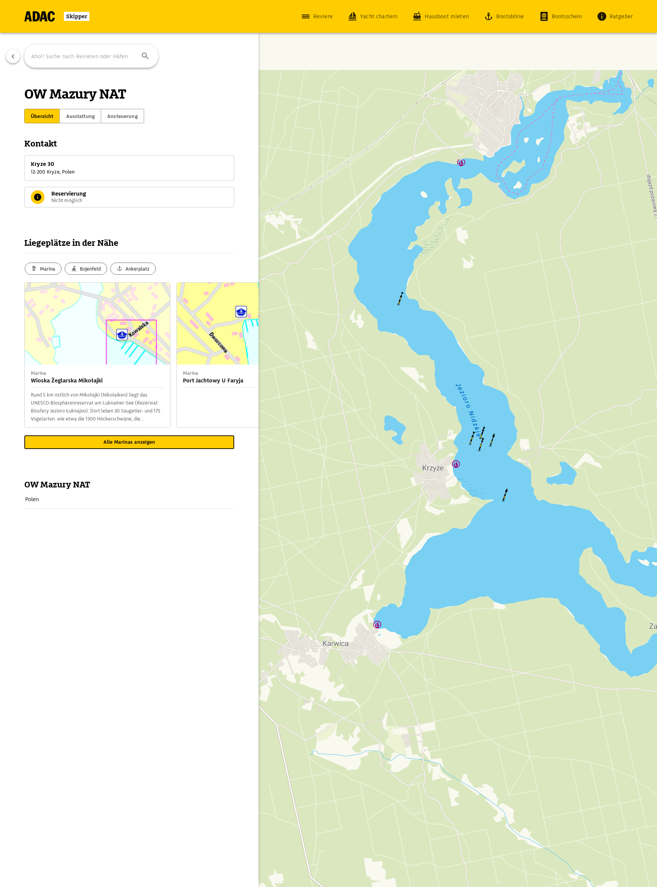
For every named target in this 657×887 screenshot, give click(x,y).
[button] (145, 56)
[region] (328, 443)
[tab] (42, 116)
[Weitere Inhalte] (243, 355)
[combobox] (91, 56)
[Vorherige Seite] (13, 56)
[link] (129, 499)
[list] (129, 499)
